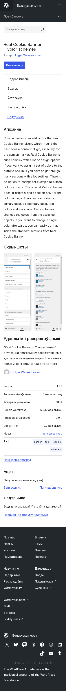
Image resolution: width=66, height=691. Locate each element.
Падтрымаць (46, 581)
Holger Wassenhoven (28, 55)
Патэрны (41, 556)
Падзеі (39, 575)
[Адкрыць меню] (60, 5)
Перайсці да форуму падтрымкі (26, 515)
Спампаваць (14, 65)
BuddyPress (14, 619)
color (47, 442)
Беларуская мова (24, 635)
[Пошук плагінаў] (42, 29)
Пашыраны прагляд (17, 460)
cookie (57, 442)
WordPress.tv (14, 588)
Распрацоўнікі (13, 581)
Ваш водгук (12, 487)
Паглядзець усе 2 (51, 433)
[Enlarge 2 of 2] (57, 258)
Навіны (8, 544)
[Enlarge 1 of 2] (26, 258)
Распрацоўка (17, 107)
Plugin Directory (13, 16)
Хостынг (10, 550)
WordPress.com (16, 600)
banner (38, 442)
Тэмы (39, 544)
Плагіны (40, 550)
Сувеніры (43, 588)
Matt (9, 606)
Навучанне (11, 568)
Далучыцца (43, 568)
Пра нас (9, 537)
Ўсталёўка (15, 98)
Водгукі (13, 88)
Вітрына (40, 537)
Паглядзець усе (51, 487)
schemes (56, 449)
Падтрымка (15, 117)
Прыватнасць (13, 556)
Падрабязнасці (18, 79)
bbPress (11, 613)
